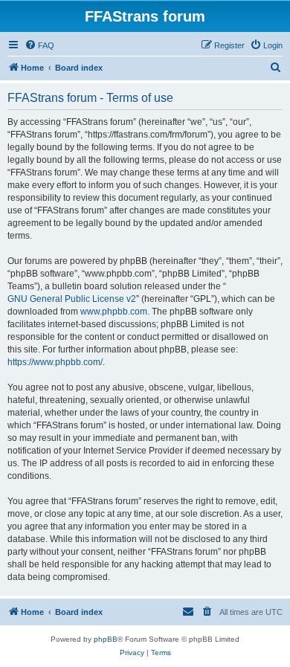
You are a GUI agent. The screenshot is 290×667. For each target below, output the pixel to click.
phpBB (105, 639)
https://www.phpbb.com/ (55, 362)
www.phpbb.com (113, 311)
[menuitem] (39, 45)
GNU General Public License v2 (71, 299)
